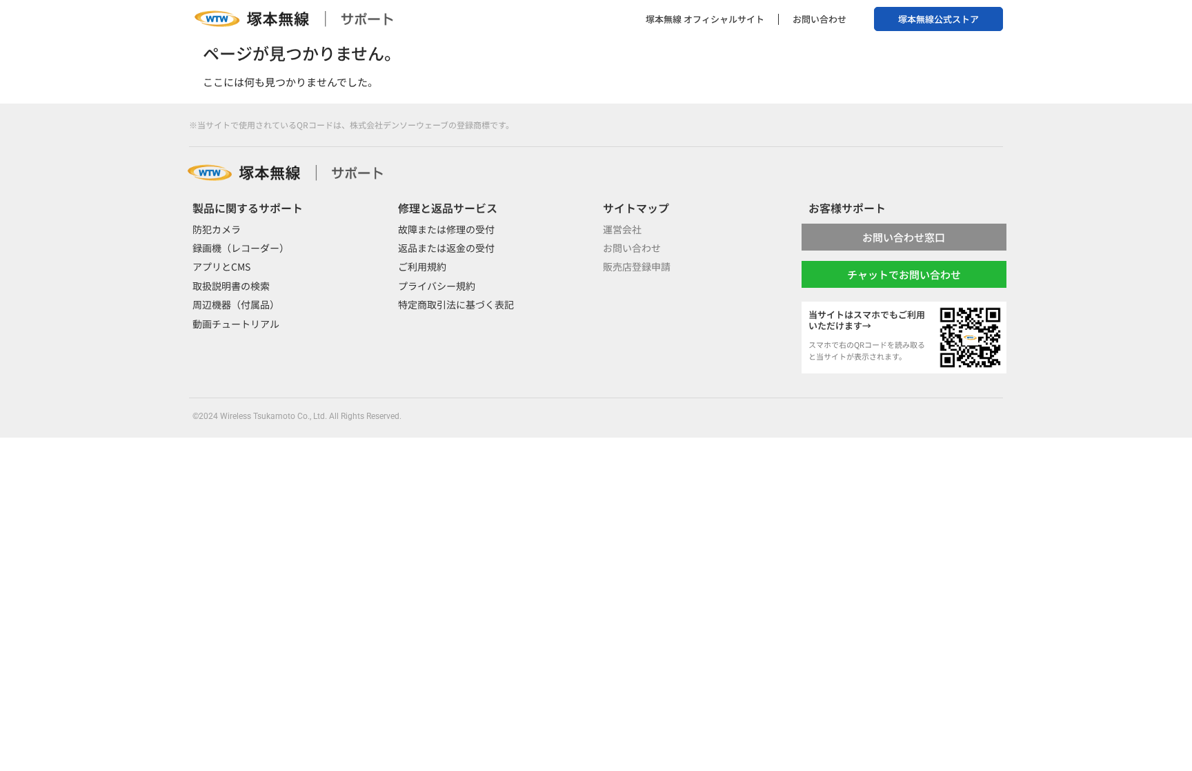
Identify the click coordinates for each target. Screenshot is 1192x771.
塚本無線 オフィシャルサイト (705, 19)
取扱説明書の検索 (231, 286)
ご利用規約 (422, 266)
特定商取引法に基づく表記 (456, 304)
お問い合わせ (819, 19)
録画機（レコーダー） (240, 248)
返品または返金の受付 (446, 248)
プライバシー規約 (436, 286)
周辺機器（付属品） (235, 304)
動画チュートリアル (235, 324)
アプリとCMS (221, 266)
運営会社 (622, 229)
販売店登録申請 (636, 266)
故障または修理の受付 (446, 229)
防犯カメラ (216, 229)
